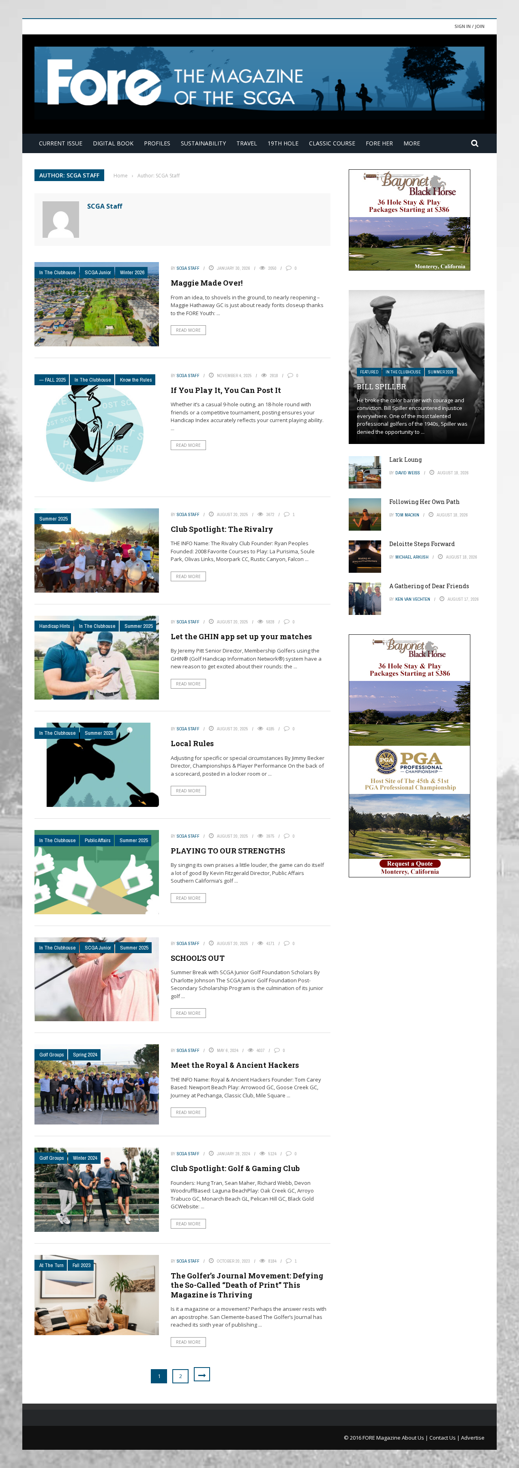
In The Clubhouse (57, 272)
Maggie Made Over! (206, 283)
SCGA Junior (98, 272)
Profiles (157, 143)
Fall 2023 (81, 1265)
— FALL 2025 (52, 379)
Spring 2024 (85, 1054)
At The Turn (51, 1265)
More (411, 143)
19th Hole (283, 143)
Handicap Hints (54, 626)
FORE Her (379, 143)
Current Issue (60, 143)
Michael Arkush (412, 557)
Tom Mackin (407, 515)
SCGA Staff (104, 206)
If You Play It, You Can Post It (226, 390)
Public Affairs (98, 840)
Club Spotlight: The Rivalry (222, 529)
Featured (369, 372)
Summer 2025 (53, 518)
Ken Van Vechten (412, 599)
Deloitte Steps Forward (422, 544)
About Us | (415, 1437)
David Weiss (407, 473)
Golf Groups (51, 1054)
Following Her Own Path (424, 502)
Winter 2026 (132, 272)
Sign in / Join (470, 26)
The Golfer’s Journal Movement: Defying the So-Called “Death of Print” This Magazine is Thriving (247, 1285)
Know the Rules (136, 379)
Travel (246, 143)
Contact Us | (445, 1437)
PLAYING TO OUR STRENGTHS (228, 851)
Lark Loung (405, 459)
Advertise (473, 1437)
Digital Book (113, 143)
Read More (188, 330)
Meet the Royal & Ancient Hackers (235, 1065)
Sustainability (203, 143)
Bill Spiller (381, 386)
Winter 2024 (85, 1157)
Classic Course (332, 143)
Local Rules (192, 743)
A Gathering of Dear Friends (429, 586)
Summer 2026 (441, 372)
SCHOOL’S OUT (198, 958)
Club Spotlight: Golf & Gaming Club (235, 1168)
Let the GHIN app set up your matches (241, 636)
